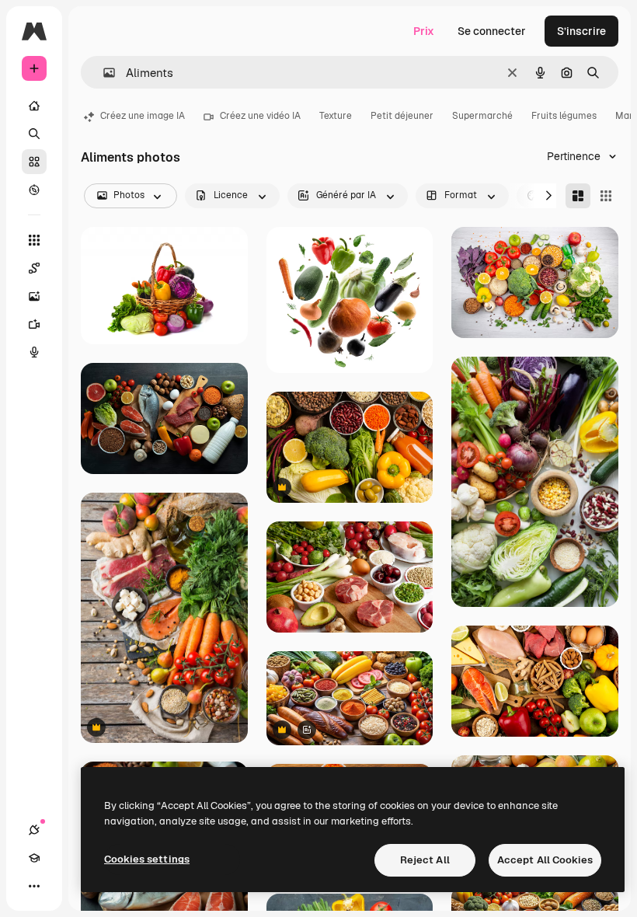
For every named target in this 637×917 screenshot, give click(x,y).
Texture (335, 116)
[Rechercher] (34, 133)
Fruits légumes (564, 116)
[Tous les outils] (34, 240)
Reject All (425, 859)
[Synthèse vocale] (34, 352)
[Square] (605, 195)
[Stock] (34, 161)
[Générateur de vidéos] (34, 324)
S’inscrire (581, 31)
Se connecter (492, 31)
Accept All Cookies (545, 859)
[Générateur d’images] (34, 296)
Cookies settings (147, 859)
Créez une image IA (142, 116)
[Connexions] (34, 830)
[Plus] (34, 885)
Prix (423, 31)
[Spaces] (34, 268)
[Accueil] (34, 105)
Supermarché (482, 116)
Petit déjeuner (402, 116)
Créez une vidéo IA (260, 116)
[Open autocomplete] (103, 72)
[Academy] (34, 858)
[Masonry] (578, 195)
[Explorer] (34, 189)
